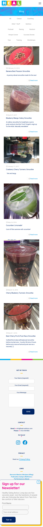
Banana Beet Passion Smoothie (18, 71)
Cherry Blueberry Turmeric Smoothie (19, 293)
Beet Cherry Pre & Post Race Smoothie (21, 336)
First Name (6, 503)
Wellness (28, 477)
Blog (31, 474)
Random (32, 29)
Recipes (25, 474)
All (10, 18)
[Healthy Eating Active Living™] (11, 3)
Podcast (10, 29)
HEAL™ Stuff (16, 24)
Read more (33, 80)
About (27, 479)
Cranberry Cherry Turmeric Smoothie (20, 169)
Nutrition (28, 24)
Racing (21, 29)
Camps (19, 18)
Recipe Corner (13, 35)
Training (19, 40)
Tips (9, 40)
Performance (19, 479)
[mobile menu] (40, 3)
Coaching (30, 18)
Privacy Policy (24, 459)
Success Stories (29, 35)
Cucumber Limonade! (14, 225)
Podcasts (14, 477)
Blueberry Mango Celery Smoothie (19, 118)
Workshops (31, 40)
